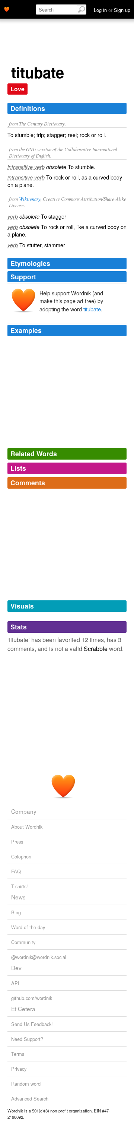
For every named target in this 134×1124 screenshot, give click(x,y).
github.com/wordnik (31, 997)
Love (17, 89)
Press (17, 841)
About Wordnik (26, 826)
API (15, 983)
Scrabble (96, 648)
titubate (92, 309)
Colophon (21, 856)
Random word (26, 1083)
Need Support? (27, 1038)
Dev (16, 967)
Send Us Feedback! (32, 1024)
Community (23, 942)
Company (23, 811)
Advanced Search (29, 1098)
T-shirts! (19, 886)
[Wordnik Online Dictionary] (7, 8)
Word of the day (28, 927)
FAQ (16, 871)
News (18, 897)
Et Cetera (23, 1008)
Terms (17, 1053)
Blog (16, 912)
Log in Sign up (112, 9)
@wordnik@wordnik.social (38, 957)
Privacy (18, 1068)
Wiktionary (30, 199)
